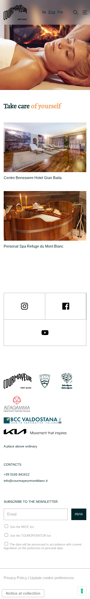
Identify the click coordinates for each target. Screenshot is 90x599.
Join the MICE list (22, 527)
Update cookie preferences (52, 578)
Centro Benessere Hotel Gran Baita (33, 178)
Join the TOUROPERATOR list (30, 535)
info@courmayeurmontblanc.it (26, 480)
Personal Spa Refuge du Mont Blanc (33, 246)
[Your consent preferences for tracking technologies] (82, 591)
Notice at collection (23, 593)
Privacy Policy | (17, 578)
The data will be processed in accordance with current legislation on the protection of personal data (42, 546)
